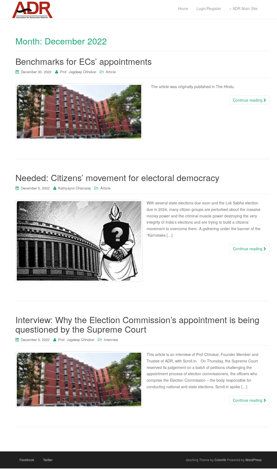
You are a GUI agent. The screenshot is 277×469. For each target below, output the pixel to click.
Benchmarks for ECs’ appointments (83, 61)
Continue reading (248, 100)
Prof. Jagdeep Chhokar (78, 71)
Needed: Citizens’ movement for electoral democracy (117, 177)
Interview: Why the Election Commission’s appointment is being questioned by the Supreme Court (137, 324)
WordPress (253, 459)
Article (111, 71)
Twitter (47, 459)
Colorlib (220, 459)
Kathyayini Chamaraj (74, 188)
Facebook (26, 459)
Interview (111, 339)
